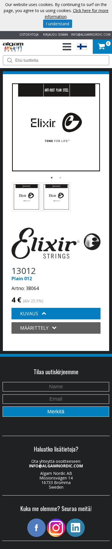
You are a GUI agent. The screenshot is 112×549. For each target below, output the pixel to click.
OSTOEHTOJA (28, 34)
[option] (56, 127)
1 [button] (52, 178)
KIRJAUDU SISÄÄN (54, 34)
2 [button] (60, 178)
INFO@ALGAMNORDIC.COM (91, 34)
